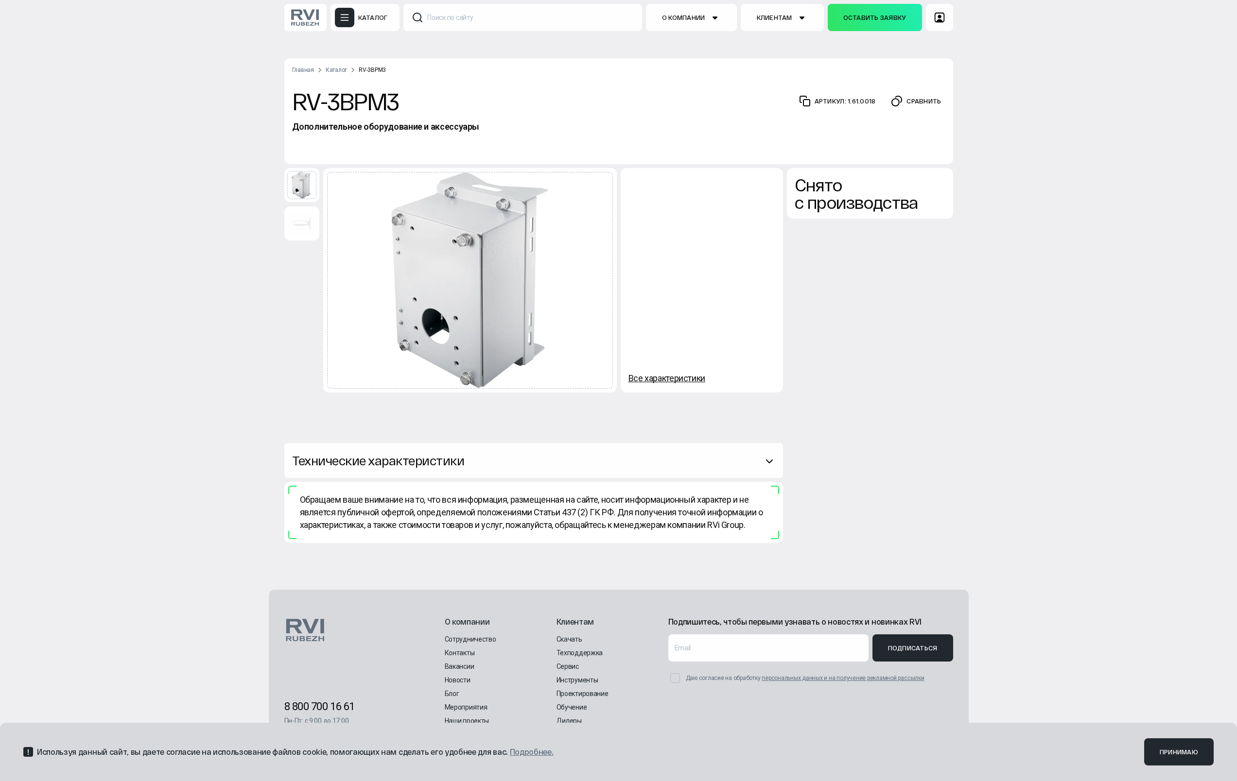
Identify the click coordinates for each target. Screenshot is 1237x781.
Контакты (460, 653)
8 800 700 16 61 (319, 706)
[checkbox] (675, 678)
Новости (457, 680)
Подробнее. (532, 751)
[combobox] (522, 17)
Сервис (568, 666)
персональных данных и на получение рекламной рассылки (843, 678)
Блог (452, 693)
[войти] (939, 17)
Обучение (572, 707)
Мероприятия (466, 707)
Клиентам (774, 17)
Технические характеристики (378, 460)
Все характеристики (667, 378)
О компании (683, 17)
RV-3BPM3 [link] (372, 70)
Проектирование (583, 693)
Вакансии (459, 666)
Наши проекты (467, 721)
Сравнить (923, 101)
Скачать (569, 639)
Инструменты (577, 680)
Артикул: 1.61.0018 (845, 101)
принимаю (1179, 752)
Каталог (336, 70)
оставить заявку (874, 17)
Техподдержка (580, 653)
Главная (303, 70)
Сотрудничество (470, 639)
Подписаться (913, 648)
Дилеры (569, 721)
